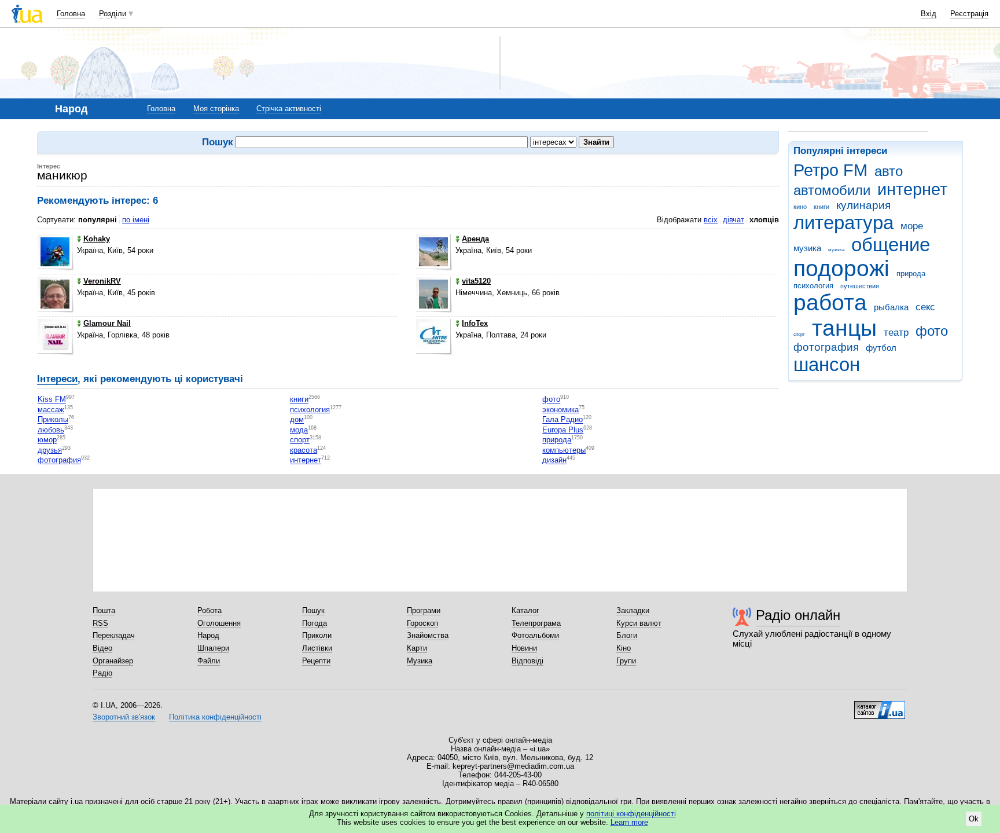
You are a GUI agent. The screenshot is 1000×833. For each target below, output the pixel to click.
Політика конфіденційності (215, 717)
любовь (51, 429)
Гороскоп (422, 623)
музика (807, 248)
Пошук (313, 610)
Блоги (626, 635)
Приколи (317, 635)
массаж (51, 409)
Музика (419, 660)
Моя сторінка (216, 108)
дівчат (733, 219)
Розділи (112, 13)
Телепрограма (536, 623)
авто (888, 171)
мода (299, 429)
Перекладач (114, 635)
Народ (208, 635)
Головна (71, 13)
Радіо (102, 673)
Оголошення (219, 623)
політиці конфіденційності (631, 813)
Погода (314, 623)
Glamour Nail (107, 323)
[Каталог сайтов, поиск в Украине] (879, 705)
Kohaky (96, 238)
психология (813, 285)
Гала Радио (562, 420)
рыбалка (891, 307)
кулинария (863, 205)
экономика (560, 409)
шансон (826, 364)
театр (896, 332)
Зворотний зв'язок (124, 717)
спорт (799, 334)
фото (932, 331)
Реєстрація (969, 13)
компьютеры (564, 450)
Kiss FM (52, 399)
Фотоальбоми (535, 635)
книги (821, 206)
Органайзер (113, 660)
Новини (524, 648)
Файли (208, 660)
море (911, 226)
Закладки (632, 610)
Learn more (629, 822)
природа (910, 273)
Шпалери (213, 648)
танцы (844, 327)
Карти (417, 648)
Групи (626, 660)
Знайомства (427, 635)
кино (800, 206)
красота (303, 450)
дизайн (554, 460)
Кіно (623, 648)
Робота (209, 610)
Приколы (53, 420)
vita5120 (476, 281)
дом (297, 420)
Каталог (525, 610)
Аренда (475, 238)
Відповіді (527, 660)
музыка (836, 249)
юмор (47, 440)
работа (830, 302)
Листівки (317, 648)
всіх (711, 219)
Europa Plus (562, 429)
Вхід (928, 13)
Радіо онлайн (798, 615)
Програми (423, 610)
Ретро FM (830, 170)
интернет (912, 189)
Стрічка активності (288, 108)
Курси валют (638, 623)
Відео (102, 648)
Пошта (104, 610)
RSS (100, 623)
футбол (881, 348)
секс (925, 307)
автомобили (831, 190)
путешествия (859, 285)
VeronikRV (102, 281)
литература (843, 222)
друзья (50, 450)
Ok (974, 818)
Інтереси (57, 378)
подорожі (841, 268)
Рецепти (316, 660)
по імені (135, 219)
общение (890, 244)
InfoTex (475, 323)
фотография (826, 347)
